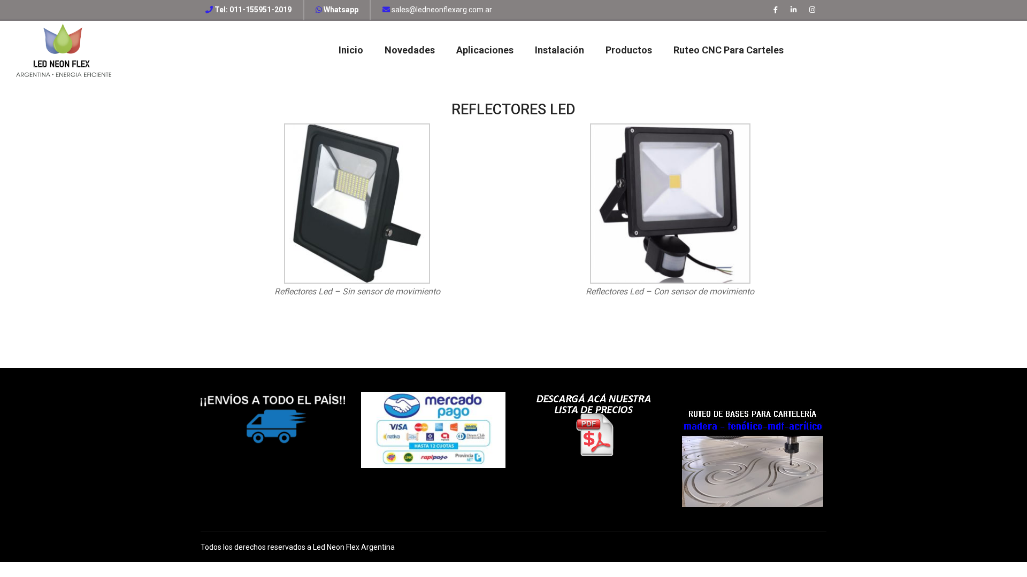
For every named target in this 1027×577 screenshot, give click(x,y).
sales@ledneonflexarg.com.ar (441, 9)
